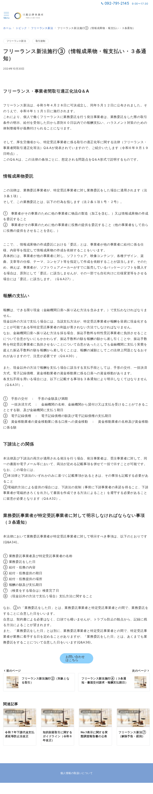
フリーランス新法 (16, 41)
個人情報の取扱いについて (76, 773)
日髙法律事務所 (81, 788)
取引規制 (40, 41)
